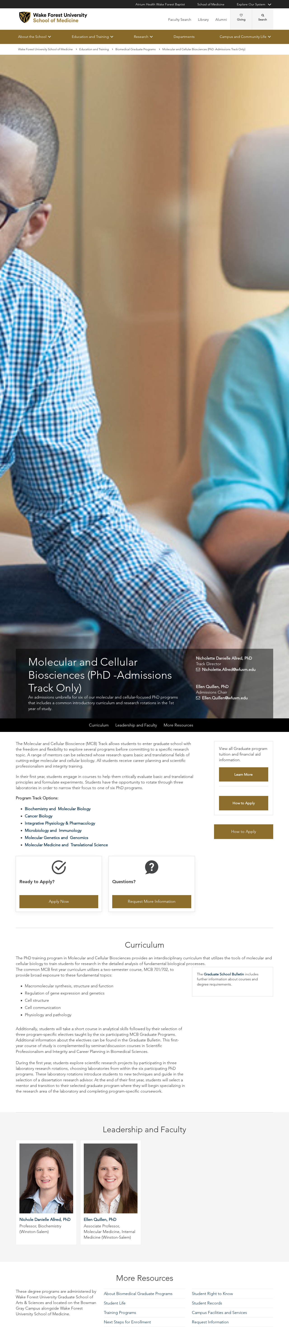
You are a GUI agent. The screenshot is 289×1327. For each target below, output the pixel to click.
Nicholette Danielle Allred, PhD (224, 658)
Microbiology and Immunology (53, 830)
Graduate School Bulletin (224, 974)
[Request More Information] (151, 868)
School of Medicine (210, 4)
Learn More (243, 774)
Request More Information (151, 901)
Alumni (221, 19)
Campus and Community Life (243, 36)
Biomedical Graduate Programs (135, 49)
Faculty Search (179, 19)
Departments (184, 36)
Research (141, 36)
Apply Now (59, 901)
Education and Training (90, 36)
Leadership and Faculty (136, 725)
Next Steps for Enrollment (127, 1322)
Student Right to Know (212, 1293)
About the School (32, 36)
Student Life (115, 1303)
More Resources (178, 725)
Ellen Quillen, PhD (100, 1219)
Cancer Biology (38, 816)
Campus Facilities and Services (219, 1312)
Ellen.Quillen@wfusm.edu (225, 698)
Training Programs (120, 1312)
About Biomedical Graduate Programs (138, 1293)
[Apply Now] (58, 868)
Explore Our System (251, 4)
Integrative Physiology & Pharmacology (60, 823)
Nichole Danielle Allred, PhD (44, 1219)
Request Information (210, 1322)
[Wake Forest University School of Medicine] (53, 17)
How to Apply (244, 803)
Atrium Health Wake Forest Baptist (160, 4)
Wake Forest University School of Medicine (45, 49)
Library (203, 19)
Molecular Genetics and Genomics (56, 837)
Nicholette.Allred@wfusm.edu (229, 669)
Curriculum (99, 725)
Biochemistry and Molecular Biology (58, 809)
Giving (241, 19)
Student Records (207, 1303)
